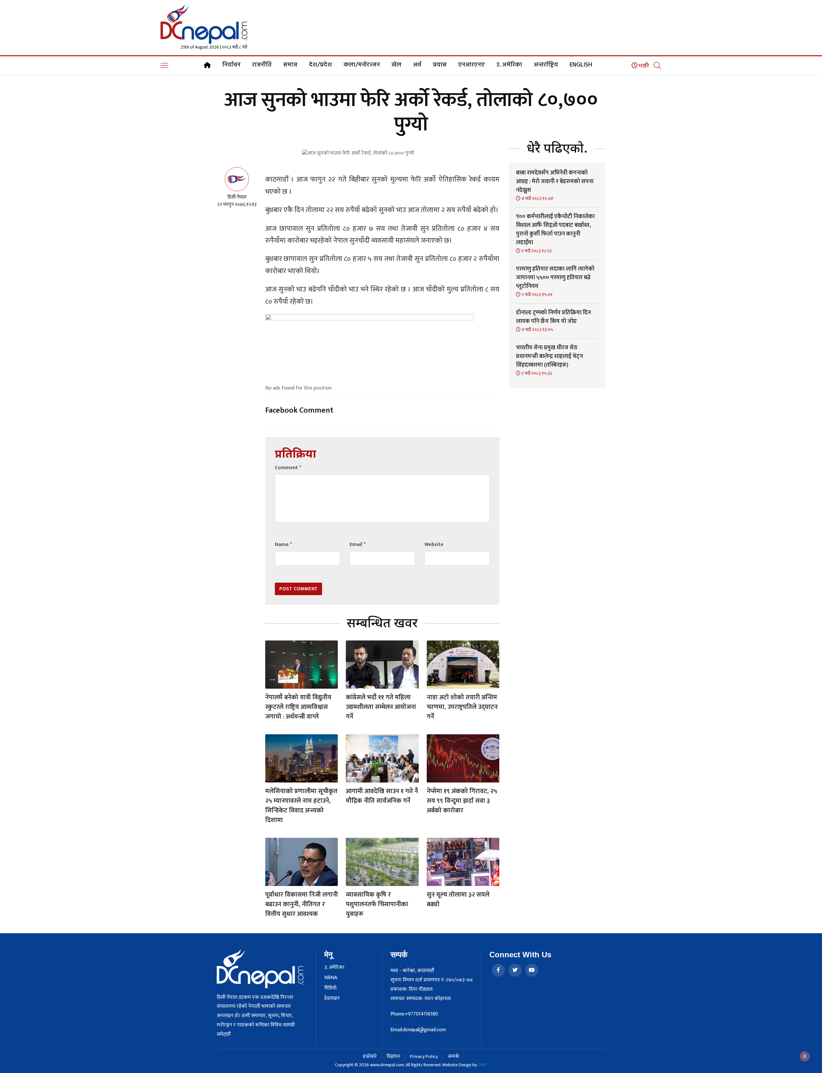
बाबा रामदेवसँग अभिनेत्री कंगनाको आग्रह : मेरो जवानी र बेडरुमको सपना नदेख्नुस (554, 181)
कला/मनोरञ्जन (362, 65)
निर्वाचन (231, 65)
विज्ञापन (393, 1056)
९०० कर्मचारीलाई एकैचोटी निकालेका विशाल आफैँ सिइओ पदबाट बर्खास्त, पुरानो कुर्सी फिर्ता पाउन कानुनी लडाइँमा (555, 229)
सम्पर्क (453, 1056)
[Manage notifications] (805, 1056)
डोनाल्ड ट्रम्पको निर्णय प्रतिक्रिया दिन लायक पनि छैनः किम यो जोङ (553, 317)
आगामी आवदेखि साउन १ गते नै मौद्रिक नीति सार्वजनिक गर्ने (382, 796)
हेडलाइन (332, 998)
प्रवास (440, 65)
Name (283, 544)
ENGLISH (581, 65)
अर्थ (417, 65)
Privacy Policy (424, 1056)
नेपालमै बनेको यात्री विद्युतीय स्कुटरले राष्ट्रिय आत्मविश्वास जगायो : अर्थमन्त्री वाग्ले (298, 707)
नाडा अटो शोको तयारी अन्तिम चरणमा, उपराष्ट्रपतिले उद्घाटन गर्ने (462, 707)
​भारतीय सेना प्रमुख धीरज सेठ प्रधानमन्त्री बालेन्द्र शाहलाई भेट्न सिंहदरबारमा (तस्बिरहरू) (549, 356)
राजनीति (262, 65)
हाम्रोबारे (370, 1056)
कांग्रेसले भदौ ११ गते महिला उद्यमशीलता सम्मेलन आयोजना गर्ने (381, 707)
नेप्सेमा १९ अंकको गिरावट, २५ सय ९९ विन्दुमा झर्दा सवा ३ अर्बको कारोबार (462, 801)
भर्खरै (643, 66)
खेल (396, 65)
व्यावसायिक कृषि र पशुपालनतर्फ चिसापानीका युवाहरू (377, 904)
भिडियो (330, 988)
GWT (482, 1065)
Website (433, 544)
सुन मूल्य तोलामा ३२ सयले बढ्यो (458, 899)
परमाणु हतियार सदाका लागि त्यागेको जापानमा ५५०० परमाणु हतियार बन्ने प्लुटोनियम (555, 277)
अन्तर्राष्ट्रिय (546, 65)
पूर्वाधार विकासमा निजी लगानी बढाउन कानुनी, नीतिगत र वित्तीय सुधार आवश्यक (301, 904)
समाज (290, 65)
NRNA (330, 978)
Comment (288, 467)
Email (357, 544)
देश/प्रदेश (320, 65)
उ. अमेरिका (509, 65)
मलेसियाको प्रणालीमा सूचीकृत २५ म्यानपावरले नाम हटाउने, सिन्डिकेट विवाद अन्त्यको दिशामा (301, 806)
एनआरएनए (471, 65)
